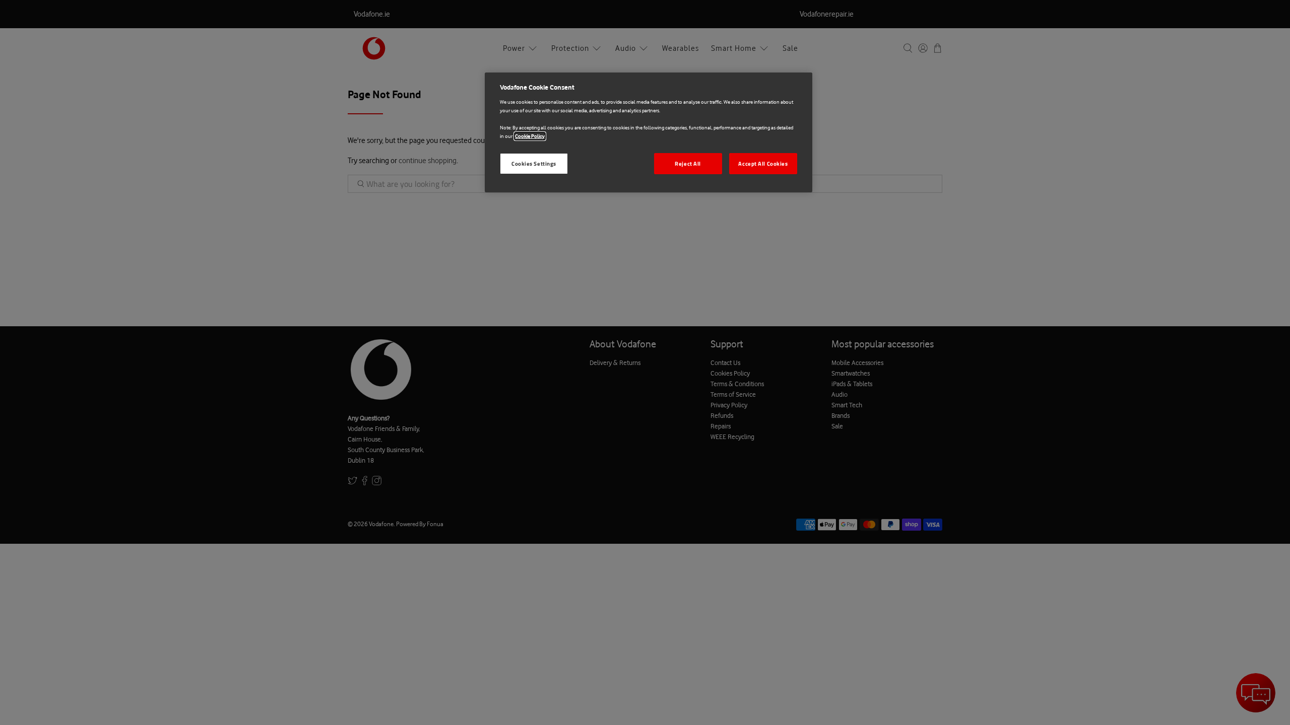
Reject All (688, 163)
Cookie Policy (530, 136)
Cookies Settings (533, 163)
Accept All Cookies (763, 163)
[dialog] (648, 132)
